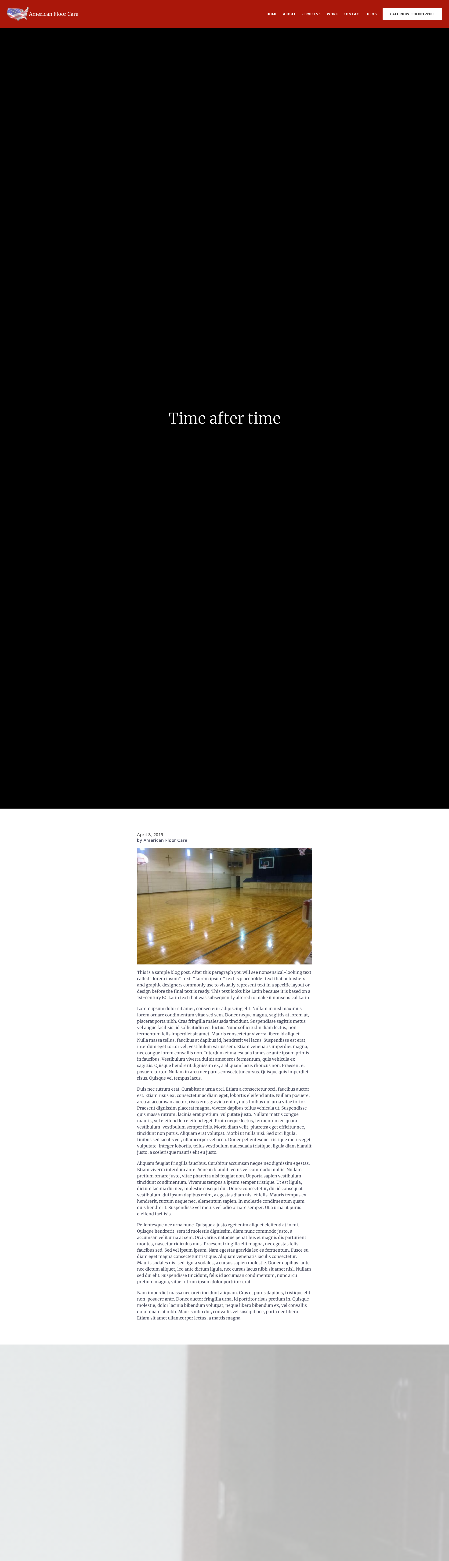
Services (309, 14)
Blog (372, 14)
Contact (353, 14)
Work (332, 14)
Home (272, 14)
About (289, 14)
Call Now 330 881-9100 (412, 14)
